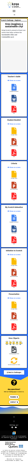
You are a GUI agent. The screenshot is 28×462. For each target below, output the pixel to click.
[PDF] (14, 109)
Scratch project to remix (14, 364)
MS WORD (14, 102)
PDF (14, 113)
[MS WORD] (14, 98)
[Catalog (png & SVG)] (14, 349)
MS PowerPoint (14, 145)
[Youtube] (15, 427)
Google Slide (14, 135)
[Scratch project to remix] (14, 360)
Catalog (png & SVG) (14, 353)
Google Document (14, 91)
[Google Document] (14, 87)
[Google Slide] (14, 130)
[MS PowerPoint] (14, 141)
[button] (14, 417)
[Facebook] (12, 427)
